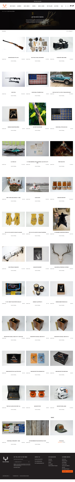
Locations (56, 6)
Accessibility (64, 462)
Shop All (5, 11)
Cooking (33, 6)
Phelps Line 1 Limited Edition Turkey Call (13, 406)
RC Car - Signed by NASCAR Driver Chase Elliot (13, 301)
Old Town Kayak (13, 161)
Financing (50, 459)
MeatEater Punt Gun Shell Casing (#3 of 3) (61, 336)
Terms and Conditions (65, 465)
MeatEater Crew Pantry (62, 197)
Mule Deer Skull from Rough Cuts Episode (62, 267)
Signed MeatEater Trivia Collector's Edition (13, 371)
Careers (49, 462)
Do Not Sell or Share (17, 467)
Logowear (19, 6)
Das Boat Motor (37, 197)
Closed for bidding (13, 95)
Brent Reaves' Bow (61, 161)
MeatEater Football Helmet (61, 406)
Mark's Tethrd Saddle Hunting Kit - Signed (13, 197)
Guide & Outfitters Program (53, 465)
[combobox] (71, 31)
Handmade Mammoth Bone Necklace (61, 301)
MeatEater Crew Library (37, 267)
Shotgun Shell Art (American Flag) (37, 92)
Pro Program (50, 464)
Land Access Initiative (39, 21)
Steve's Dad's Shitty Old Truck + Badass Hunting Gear (62, 92)
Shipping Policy (64, 460)
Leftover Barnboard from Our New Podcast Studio (37, 440)
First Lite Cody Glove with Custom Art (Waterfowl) (37, 232)
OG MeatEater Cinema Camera (61, 57)
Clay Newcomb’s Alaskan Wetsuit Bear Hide (61, 232)
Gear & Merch (26, 6)
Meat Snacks (12, 6)
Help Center (64, 459)
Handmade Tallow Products (37, 301)
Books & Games (41, 6)
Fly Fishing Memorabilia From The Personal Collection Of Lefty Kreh (37, 162)
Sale (62, 6)
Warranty (63, 467)
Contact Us (50, 460)
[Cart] (72, 6)
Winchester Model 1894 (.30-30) (13, 57)
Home (3, 11)
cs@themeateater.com (40, 463)
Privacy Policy (64, 464)
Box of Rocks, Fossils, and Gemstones (37, 57)
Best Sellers (49, 6)
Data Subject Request (65, 468)
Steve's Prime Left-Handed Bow (13, 267)
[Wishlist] (70, 6)
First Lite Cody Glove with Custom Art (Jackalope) (13, 232)
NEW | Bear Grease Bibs (37, 1)
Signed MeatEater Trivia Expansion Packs (37, 371)
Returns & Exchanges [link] (67, 471)
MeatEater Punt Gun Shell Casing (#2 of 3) (37, 336)
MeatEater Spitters (37, 406)
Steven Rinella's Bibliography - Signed (13, 440)
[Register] (28, 461)
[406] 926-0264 (39, 461)
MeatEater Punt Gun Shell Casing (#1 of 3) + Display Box (13, 336)
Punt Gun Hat (61, 440)
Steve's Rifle (13, 92)
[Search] (65, 6)
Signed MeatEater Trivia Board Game (62, 371)
